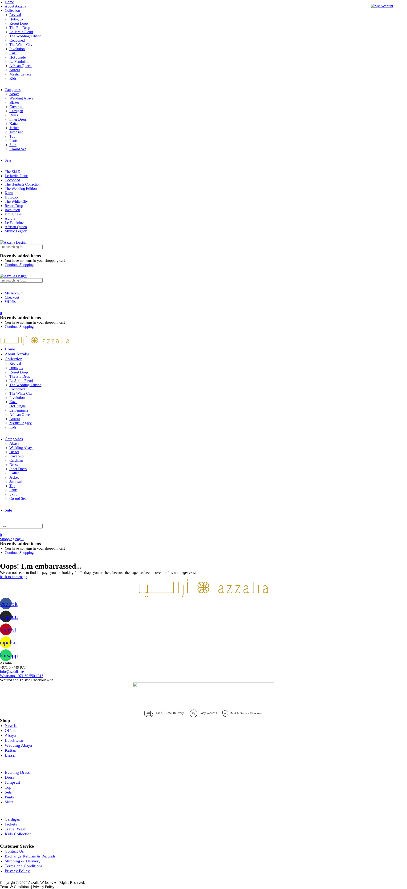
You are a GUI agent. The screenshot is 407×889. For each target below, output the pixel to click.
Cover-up (16, 107)
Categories (12, 90)
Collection (12, 10)
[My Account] (382, 6)
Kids (12, 78)
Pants (13, 141)
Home (9, 2)
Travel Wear (15, 829)
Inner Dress (18, 119)
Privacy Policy (17, 871)
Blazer (14, 102)
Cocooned (17, 40)
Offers (10, 730)
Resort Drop (18, 23)
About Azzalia (15, 6)
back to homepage (13, 577)
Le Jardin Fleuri (21, 32)
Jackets (11, 824)
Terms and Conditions (23, 866)
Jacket (14, 128)
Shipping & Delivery (23, 861)
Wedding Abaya (21, 98)
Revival (15, 15)
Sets (8, 792)
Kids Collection (18, 834)
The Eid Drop (19, 28)
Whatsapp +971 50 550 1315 (21, 676)
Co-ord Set (17, 149)
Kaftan (14, 124)
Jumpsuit (16, 132)
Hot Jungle (17, 57)
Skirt (12, 145)
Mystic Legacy (20, 74)
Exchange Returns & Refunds (30, 856)
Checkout (12, 297)
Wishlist (10, 302)
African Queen (20, 66)
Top (12, 136)
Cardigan (16, 111)
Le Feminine (18, 62)
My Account (14, 293)
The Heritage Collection (23, 184)
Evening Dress (17, 772)
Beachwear (14, 740)
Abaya (14, 94)
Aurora (14, 70)
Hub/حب (16, 19)
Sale (8, 160)
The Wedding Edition (25, 36)
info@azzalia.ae (12, 672)
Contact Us (14, 851)
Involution (17, 49)
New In (11, 725)
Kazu (13, 53)
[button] (1, 313)
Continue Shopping (19, 265)
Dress (13, 115)
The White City (21, 45)
